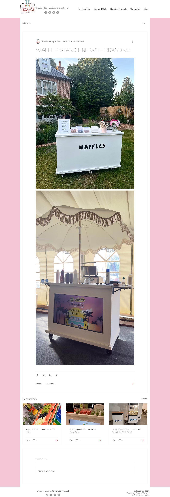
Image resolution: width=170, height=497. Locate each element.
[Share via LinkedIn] (50, 375)
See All (144, 398)
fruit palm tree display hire (40, 430)
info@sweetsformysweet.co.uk (56, 8)
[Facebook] (49, 12)
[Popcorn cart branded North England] (128, 414)
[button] (144, 23)
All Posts (26, 23)
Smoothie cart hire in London (82, 430)
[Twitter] (53, 12)
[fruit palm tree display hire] (42, 414)
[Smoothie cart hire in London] (85, 414)
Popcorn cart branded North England (126, 430)
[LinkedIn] (57, 12)
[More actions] (132, 41)
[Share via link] (56, 375)
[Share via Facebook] (37, 375)
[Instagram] (45, 12)
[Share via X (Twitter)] (43, 375)
